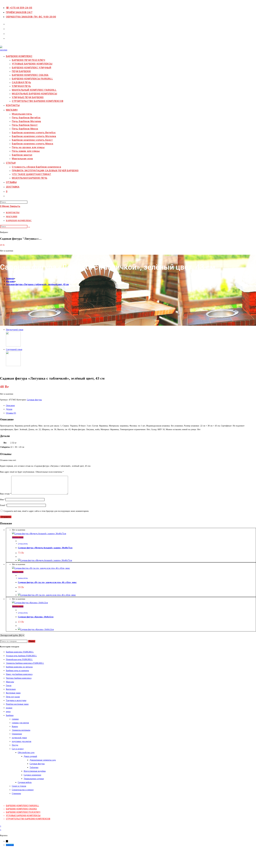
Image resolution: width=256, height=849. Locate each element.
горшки (15, 719)
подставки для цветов (21, 741)
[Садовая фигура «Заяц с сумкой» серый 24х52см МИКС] (13, 346)
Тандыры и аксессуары (16, 700)
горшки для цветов (20, 723)
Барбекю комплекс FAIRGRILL (20, 652)
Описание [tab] (10, 405)
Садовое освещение (32, 775)
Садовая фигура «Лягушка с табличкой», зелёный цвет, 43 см (37, 284)
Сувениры (16, 793)
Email (3, 505)
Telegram (10, 845)
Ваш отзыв (5, 494)
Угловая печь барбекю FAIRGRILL (21, 656)
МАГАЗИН (11, 216)
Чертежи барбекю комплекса (18, 678)
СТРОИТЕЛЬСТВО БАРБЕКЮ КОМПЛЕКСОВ (28, 819)
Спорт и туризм (19, 786)
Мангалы (10, 682)
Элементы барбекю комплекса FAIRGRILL (25, 663)
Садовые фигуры (34, 400)
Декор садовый (30, 756)
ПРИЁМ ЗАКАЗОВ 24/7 (19, 12)
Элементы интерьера (21, 730)
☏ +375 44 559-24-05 (19, 7)
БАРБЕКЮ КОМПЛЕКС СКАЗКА (21, 809)
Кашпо (15, 726)
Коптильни (11, 689)
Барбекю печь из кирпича (17, 670)
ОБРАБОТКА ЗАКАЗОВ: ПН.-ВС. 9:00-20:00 (31, 16)
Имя (2, 499)
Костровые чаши (13, 693)
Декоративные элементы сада (43, 760)
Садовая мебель (25, 782)
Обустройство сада (26, 752)
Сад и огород (18, 749)
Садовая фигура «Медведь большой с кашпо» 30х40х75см (45, 548)
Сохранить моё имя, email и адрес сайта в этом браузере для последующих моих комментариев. (46, 511)
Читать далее (17, 537)
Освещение (17, 734)
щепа (8, 711)
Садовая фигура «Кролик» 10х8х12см (35, 617)
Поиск (31, 641)
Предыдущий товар (14, 330)
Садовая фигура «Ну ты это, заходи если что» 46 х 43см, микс (47, 582)
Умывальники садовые (34, 779)
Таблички (34, 767)
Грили (8, 685)
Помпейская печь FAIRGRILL (19, 659)
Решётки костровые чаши (17, 704)
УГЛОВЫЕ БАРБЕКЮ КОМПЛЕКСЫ (23, 815)
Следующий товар (14, 349)
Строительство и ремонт (23, 790)
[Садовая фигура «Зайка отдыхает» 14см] (13, 365)
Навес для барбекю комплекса (19, 674)
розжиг (9, 708)
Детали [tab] (9, 409)
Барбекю (9, 715)
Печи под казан (13, 697)
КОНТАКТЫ (12, 212)
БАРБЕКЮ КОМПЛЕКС (19, 220)
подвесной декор (19, 738)
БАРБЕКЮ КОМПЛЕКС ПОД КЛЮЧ (23, 812)
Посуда (15, 745)
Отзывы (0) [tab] (11, 413)
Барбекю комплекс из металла (19, 667)
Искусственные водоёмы (35, 771)
